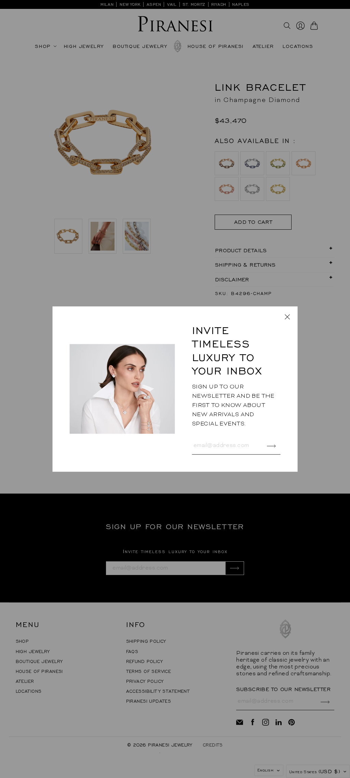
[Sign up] (271, 446)
